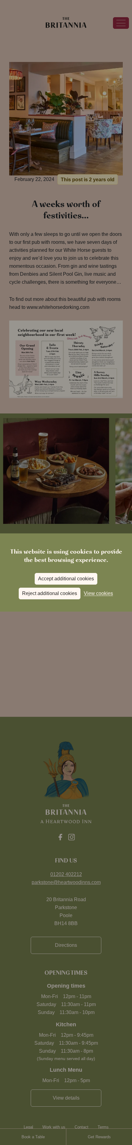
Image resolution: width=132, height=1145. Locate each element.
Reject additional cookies (49, 593)
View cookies (98, 593)
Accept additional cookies (66, 578)
